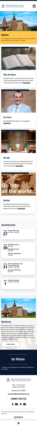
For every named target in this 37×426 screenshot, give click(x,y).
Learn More (10, 344)
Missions (6, 200)
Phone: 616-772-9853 (18, 390)
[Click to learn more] (18, 58)
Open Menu (34, 6)
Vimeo (20, 404)
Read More (26, 83)
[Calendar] (18, 423)
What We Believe (9, 75)
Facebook (12, 404)
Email (24, 404)
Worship (6, 158)
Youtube (16, 404)
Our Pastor (7, 117)
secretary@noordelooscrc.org (18, 394)
